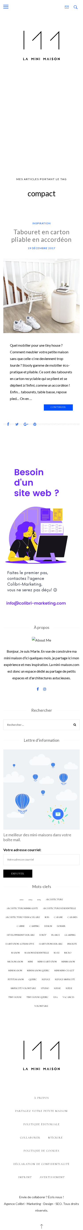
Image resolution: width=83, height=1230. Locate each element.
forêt (42, 935)
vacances (68, 997)
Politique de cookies (42, 1150)
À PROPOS (41, 1097)
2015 (39, 899)
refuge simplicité (65, 979)
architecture (54, 899)
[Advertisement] (41, 121)
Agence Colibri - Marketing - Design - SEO (33, 1204)
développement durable (21, 935)
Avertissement (52, 1177)
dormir (61, 926)
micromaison (15, 961)
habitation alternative (20, 943)
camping (34, 926)
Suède (69, 988)
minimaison (68, 961)
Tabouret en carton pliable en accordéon (41, 235)
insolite (72, 943)
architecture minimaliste (22, 908)
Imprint (25, 1177)
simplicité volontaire (23, 988)
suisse (57, 988)
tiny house (14, 997)
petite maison (16, 979)
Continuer (58, 407)
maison (15, 952)
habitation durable (50, 943)
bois (47, 917)
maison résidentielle (37, 952)
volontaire (41, 1006)
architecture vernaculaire (22, 917)
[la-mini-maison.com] (41, 44)
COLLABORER (30, 1137)
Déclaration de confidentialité (42, 1164)
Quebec (33, 979)
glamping (70, 935)
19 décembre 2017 (41, 248)
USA (55, 997)
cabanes (72, 917)
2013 (30, 899)
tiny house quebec (37, 997)
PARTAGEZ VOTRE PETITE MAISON (41, 1111)
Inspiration (42, 223)
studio (45, 988)
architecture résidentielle (59, 908)
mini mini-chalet (64, 970)
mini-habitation (47, 961)
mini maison (15, 970)
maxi (56, 952)
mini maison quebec (38, 970)
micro (67, 952)
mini (30, 961)
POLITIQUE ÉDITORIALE (41, 1124)
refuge (46, 979)
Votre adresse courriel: (22, 850)
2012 (21, 899)
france (55, 935)
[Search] (74, 725)
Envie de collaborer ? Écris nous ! (41, 1197)
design (48, 926)
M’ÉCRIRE (55, 1137)
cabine (21, 926)
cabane (58, 917)
